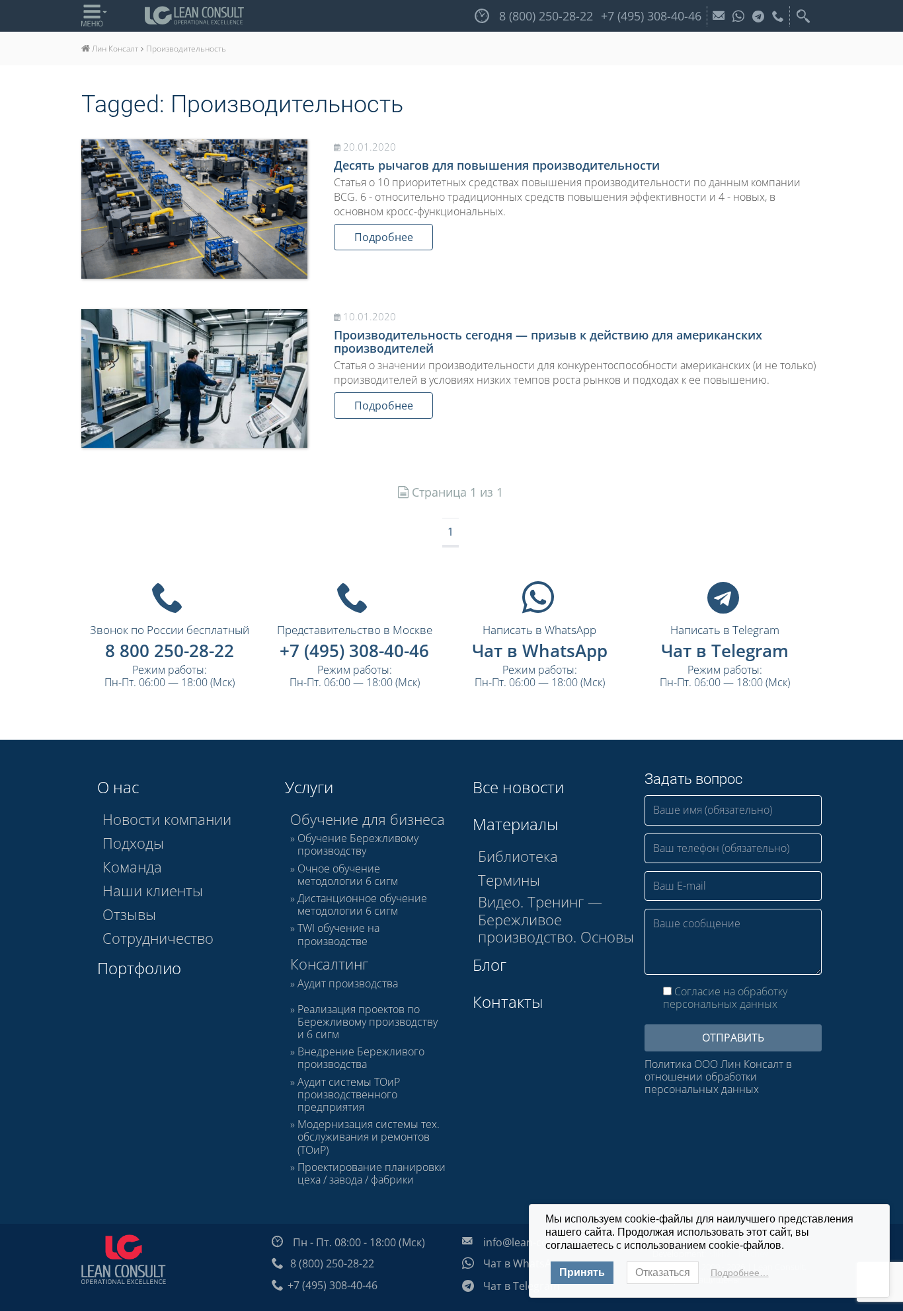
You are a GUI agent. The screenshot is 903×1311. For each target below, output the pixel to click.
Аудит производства (347, 984)
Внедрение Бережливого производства (360, 1058)
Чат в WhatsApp (540, 650)
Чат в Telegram (725, 650)
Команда (132, 866)
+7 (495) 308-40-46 (354, 650)
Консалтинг (329, 964)
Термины (509, 880)
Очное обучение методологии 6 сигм (347, 875)
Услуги (309, 787)
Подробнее (383, 237)
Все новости (518, 787)
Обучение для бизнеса (367, 819)
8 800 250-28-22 (169, 650)
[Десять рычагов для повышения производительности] (194, 209)
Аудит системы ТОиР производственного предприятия (348, 1095)
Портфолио (139, 968)
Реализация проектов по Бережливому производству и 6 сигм (367, 1022)
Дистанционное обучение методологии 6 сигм (362, 904)
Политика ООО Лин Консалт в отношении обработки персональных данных (718, 1077)
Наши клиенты (152, 890)
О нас (118, 787)
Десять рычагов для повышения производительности (497, 165)
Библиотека (518, 856)
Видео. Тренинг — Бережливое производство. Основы (556, 919)
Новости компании (166, 819)
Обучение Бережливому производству (357, 844)
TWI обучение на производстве (338, 934)
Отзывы (129, 914)
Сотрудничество (158, 938)
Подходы (133, 843)
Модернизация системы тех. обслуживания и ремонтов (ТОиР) (368, 1137)
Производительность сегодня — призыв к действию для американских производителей (548, 341)
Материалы (515, 824)
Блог (489, 964)
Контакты (508, 1001)
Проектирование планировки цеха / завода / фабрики (371, 1173)
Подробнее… (740, 1272)
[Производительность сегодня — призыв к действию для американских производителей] (194, 378)
